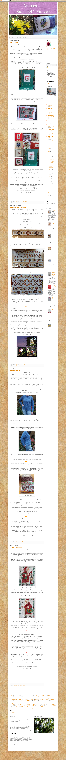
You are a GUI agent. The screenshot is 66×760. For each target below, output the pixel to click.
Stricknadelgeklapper (16, 370)
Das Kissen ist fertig (51, 133)
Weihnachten (24, 685)
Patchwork (17, 365)
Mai (50, 178)
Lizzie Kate (52, 700)
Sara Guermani (28, 704)
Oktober (50, 169)
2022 (49, 151)
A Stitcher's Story (51, 129)
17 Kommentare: (24, 201)
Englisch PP (14, 365)
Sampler (21, 704)
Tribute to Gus (50, 112)
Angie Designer (29, 695)
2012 (49, 199)
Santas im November (16, 547)
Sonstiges (16, 705)
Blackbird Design (51, 695)
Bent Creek (44, 695)
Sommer (11, 705)
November (51, 158)
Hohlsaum (11, 700)
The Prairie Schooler (19, 685)
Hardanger (31, 699)
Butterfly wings (50, 104)
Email (48, 83)
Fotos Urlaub (14, 699)
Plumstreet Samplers (26, 703)
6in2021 (11, 695)
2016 (49, 192)
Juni (49, 176)
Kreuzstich (14, 202)
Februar (50, 183)
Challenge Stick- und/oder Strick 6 (27, 37)
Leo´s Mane (36, 700)
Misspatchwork (50, 132)
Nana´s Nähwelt (51, 108)
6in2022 (15, 695)
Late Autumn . (50, 105)
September (51, 171)
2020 (49, 155)
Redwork (40, 703)
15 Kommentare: (24, 541)
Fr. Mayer (49, 120)
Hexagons (52, 699)
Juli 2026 (53, 210)
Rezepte (13, 37)
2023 (49, 150)
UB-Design (43, 706)
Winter (35, 708)
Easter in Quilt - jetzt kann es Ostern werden (53, 274)
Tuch (35, 706)
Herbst (46, 699)
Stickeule (38, 705)
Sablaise (18, 704)
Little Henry (50, 130)
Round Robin (49, 703)
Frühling (25, 699)
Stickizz (43, 705)
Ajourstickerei (24, 695)
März (50, 181)
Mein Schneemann (54, 310)
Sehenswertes (44, 704)
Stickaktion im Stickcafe (29, 705)
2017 (49, 190)
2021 (49, 153)
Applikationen (37, 695)
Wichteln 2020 (18, 37)
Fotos (10, 37)
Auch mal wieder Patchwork (18, 207)
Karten (22, 700)
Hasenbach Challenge (39, 699)
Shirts (48, 704)
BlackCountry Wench (50, 137)
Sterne (21, 705)
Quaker (31, 703)
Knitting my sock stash (51, 138)
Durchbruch (44, 698)
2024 (49, 148)
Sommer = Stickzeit (51, 126)
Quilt (35, 703)
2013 (49, 197)
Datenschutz (13, 713)
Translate (50, 67)
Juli (49, 174)
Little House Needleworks (44, 700)
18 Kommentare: (24, 364)
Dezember (50, 156)
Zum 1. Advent (14, 42)
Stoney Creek (48, 705)
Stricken (54, 705)
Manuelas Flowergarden (50, 125)
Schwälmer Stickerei (36, 704)
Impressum (13, 712)
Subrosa (13, 706)
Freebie (20, 699)
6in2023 (19, 695)
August (50, 173)
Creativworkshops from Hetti (22, 698)
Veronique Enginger (50, 706)
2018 (49, 188)
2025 (49, 146)
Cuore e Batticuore (33, 698)
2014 (49, 195)
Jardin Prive (17, 700)
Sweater (17, 706)
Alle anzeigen (54, 140)
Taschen (22, 706)
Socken (52, 704)
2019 (49, 187)
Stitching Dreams (51, 115)
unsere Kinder (50, 109)
